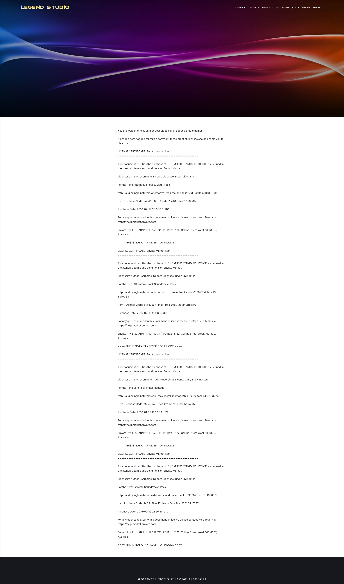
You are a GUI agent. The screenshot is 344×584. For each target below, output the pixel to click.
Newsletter (183, 579)
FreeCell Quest (270, 7)
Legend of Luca (290, 7)
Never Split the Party (247, 7)
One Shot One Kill (312, 7)
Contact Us (199, 579)
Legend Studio (146, 579)
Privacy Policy (166, 579)
